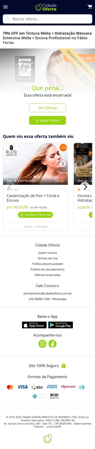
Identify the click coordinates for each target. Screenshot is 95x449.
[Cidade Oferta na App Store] (34, 325)
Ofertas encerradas (48, 275)
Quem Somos (47, 253)
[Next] (85, 187)
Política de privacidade (47, 264)
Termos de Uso (47, 258)
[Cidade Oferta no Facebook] (52, 344)
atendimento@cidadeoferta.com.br (47, 293)
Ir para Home (47, 120)
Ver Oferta (47, 107)
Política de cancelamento (47, 269)
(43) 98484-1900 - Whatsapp (47, 299)
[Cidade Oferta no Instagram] (42, 344)
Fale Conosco (47, 285)
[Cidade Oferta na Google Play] (60, 325)
